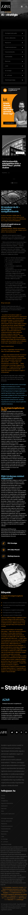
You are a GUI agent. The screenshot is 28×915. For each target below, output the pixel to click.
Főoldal (3, 795)
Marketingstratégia (10, 80)
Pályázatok (8, 42)
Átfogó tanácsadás (5, 303)
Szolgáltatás (4, 801)
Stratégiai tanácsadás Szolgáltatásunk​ (14, 89)
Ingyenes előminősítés (7, 803)
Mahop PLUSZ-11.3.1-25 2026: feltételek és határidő (13, 164)
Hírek (2, 811)
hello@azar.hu (8, 791)
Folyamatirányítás (10, 52)
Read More (4, 170)
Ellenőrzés (7, 61)
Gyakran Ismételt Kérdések (7, 346)
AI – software (8, 75)
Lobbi (6, 66)
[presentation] (13, 179)
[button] (11, 182)
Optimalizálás (8, 56)
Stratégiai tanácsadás (11, 33)
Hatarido (8, 158)
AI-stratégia (8, 70)
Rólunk (3, 798)
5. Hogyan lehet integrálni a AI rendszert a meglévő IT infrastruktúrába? (13, 370)
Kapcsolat (4, 808)
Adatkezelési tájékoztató (8, 813)
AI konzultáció (9, 123)
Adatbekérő (4, 806)
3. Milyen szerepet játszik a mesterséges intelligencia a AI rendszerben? (12, 365)
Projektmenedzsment (10, 47)
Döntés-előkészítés (10, 38)
